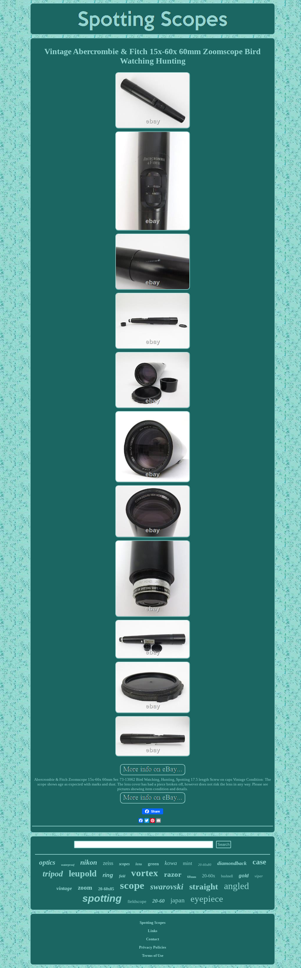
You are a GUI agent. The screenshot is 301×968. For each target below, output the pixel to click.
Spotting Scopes (152, 922)
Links (152, 931)
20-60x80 (204, 864)
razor (172, 874)
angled (236, 886)
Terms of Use (152, 955)
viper (259, 876)
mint (187, 863)
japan (177, 900)
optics (47, 862)
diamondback (232, 863)
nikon (88, 862)
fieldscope (137, 901)
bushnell (227, 876)
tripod (53, 873)
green (153, 863)
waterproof (67, 864)
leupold (83, 873)
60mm (191, 877)
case (259, 862)
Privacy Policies (152, 947)
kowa (171, 863)
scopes (124, 864)
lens (139, 864)
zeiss (108, 863)
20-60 (158, 901)
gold (244, 875)
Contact (152, 939)
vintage (64, 888)
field (122, 876)
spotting (102, 898)
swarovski (166, 886)
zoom (85, 887)
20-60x (208, 875)
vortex (144, 873)
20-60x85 (106, 889)
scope (132, 885)
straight (203, 886)
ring (108, 875)
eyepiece (206, 899)
